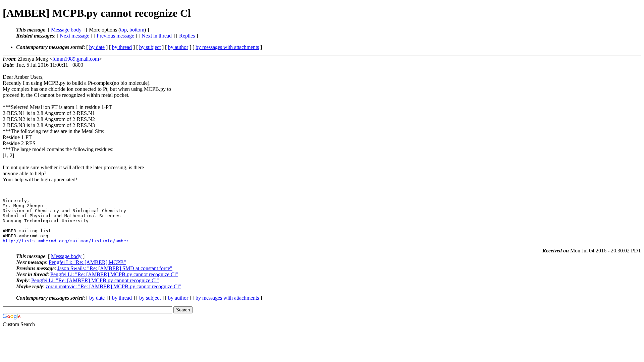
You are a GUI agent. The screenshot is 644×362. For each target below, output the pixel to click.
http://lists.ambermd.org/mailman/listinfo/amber (66, 240)
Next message (74, 36)
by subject (150, 47)
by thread (122, 47)
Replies (187, 36)
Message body (66, 30)
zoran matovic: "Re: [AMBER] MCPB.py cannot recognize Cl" (113, 286)
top (123, 30)
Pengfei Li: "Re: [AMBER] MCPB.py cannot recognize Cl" (114, 274)
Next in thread (157, 36)
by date (97, 47)
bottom (136, 30)
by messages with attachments (227, 47)
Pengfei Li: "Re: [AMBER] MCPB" (87, 262)
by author (178, 47)
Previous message (115, 36)
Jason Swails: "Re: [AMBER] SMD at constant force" (114, 268)
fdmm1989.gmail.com (75, 59)
